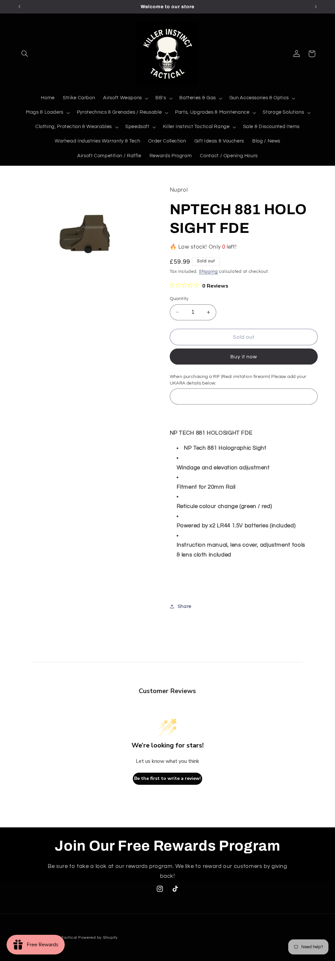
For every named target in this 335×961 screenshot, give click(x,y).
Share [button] (184, 606)
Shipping (208, 272)
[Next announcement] (316, 6)
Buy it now (243, 356)
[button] (24, 53)
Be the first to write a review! (167, 778)
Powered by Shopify (98, 937)
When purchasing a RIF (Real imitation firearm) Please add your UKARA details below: (238, 380)
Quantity (179, 298)
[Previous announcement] (19, 6)
